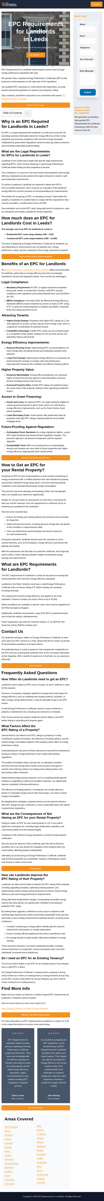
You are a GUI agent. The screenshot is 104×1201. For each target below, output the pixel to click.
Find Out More (36, 666)
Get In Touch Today (35, 105)
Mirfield (40, 1142)
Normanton (10, 1184)
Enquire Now (35, 869)
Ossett (7, 1176)
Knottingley (42, 1162)
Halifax (40, 1158)
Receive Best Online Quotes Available (36, 257)
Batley (7, 1151)
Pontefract (41, 1154)
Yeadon (8, 1155)
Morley (19, 1008)
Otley (39, 1126)
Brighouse (41, 1146)
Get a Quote (34, 55)
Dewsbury (9, 1159)
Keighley (41, 1179)
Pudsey (35, 1008)
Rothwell (44, 1008)
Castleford (41, 1134)
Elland (40, 1171)
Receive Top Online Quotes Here (36, 458)
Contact (96, 4)
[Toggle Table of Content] (26, 113)
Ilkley (39, 1167)
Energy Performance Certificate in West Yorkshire (27, 270)
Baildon (40, 1130)
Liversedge (10, 1180)
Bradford (8, 1172)
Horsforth (27, 1008)
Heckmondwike (12, 1163)
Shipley (40, 1138)
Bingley (40, 1150)
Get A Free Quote (35, 1108)
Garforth (8, 1147)
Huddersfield (42, 1175)
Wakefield (9, 1168)
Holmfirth (41, 1183)
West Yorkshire (8, 1008)
